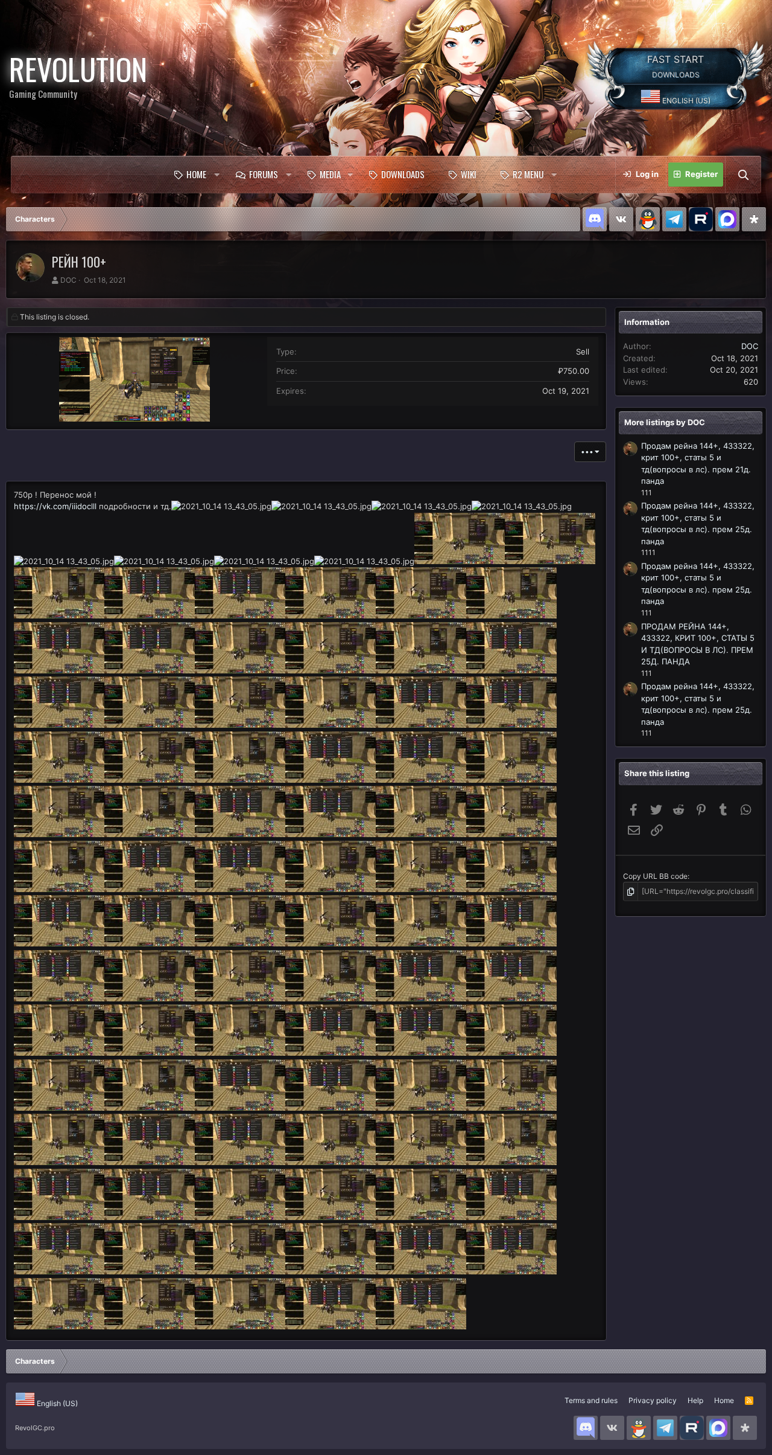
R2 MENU (528, 174)
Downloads (403, 174)
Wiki (468, 174)
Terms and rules (591, 1400)
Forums (263, 174)
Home (196, 174)
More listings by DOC (664, 422)
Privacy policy (652, 1400)
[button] (216, 174)
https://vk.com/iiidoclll (55, 506)
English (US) (685, 100)
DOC (68, 279)
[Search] (743, 174)
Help (695, 1400)
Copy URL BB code (655, 876)
